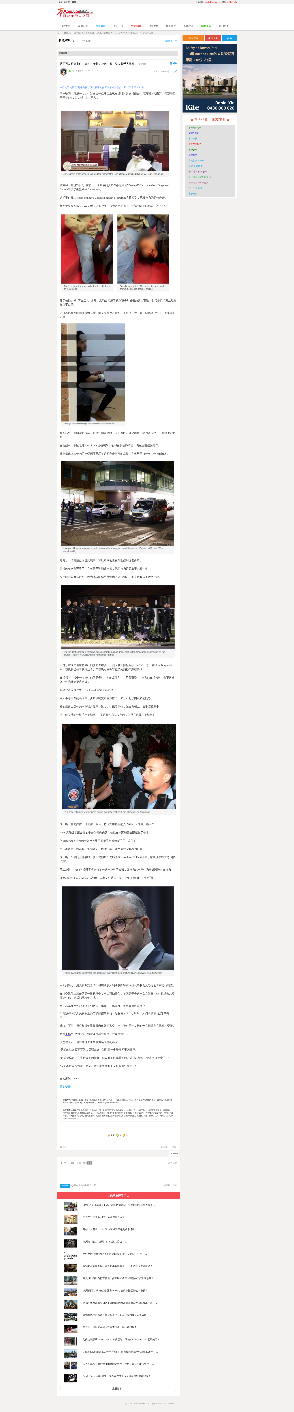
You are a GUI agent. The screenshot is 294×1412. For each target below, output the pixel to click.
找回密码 (67, 2)
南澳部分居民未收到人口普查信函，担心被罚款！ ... (111, 1327)
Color (65, 1163)
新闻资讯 (78, 33)
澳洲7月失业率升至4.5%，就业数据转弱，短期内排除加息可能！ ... (119, 1205)
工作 (68, 1033)
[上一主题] (174, 63)
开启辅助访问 (164, 2)
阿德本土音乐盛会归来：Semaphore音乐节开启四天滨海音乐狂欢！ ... (120, 1302)
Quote (76, 1163)
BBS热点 (90, 33)
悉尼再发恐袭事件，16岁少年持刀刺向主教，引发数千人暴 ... (126, 33)
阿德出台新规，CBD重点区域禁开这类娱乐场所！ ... (111, 1229)
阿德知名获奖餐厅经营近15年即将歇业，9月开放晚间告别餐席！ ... (119, 1266)
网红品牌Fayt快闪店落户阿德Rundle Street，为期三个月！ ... (115, 1254)
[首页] (58, 33)
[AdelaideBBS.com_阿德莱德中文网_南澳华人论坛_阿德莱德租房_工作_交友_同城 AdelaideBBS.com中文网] (75, 18)
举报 (174, 1147)
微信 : (229, 2)
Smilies (84, 1163)
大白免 (74, 71)
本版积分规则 (170, 1185)
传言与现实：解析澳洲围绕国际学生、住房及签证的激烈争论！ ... (118, 1364)
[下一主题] (176, 63)
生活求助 (213, 38)
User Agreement (168, 1403)
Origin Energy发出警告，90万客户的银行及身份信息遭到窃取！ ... (118, 1376)
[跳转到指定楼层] (175, 71)
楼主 (155, 71)
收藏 (113, 1135)
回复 (64, 1147)
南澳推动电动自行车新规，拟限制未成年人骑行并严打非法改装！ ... (119, 1278)
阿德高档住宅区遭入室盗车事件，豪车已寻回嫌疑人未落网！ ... (117, 1315)
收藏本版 (171, 41)
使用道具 (164, 1147)
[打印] (171, 63)
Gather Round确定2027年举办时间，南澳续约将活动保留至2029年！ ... (120, 1351)
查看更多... (118, 1388)
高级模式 (172, 1163)
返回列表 (174, 1153)
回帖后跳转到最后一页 (85, 1185)
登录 (60, 2)
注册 (74, 2)
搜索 (229, 38)
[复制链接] (142, 64)
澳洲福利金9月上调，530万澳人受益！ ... (105, 1241)
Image (68, 1163)
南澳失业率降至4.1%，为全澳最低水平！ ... (106, 1217)
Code (80, 1163)
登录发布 (193, 38)
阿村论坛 (67, 33)
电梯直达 (164, 71)
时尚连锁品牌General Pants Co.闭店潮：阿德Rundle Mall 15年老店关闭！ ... (122, 1339)
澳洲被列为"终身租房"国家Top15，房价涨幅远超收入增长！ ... (116, 1290)
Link (72, 1163)
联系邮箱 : (208, 2)
